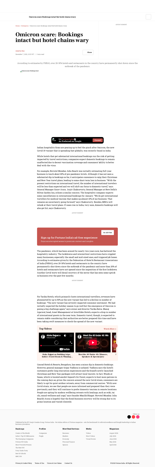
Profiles (42, 429)
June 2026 (112, 439)
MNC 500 (19, 456)
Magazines (114, 429)
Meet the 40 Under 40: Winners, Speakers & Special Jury (93, 355)
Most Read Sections (70, 429)
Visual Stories (91, 439)
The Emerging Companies (25, 439)
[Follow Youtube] (133, 417)
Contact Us (68, 463)
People (41, 436)
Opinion (65, 445)
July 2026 (112, 436)
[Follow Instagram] (138, 417)
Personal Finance (68, 442)
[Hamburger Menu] (5, 17)
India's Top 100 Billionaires (25, 436)
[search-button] (142, 16)
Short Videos (90, 436)
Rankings (20, 429)
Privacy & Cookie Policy (24, 463)
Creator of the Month (23, 433)
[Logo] (17, 17)
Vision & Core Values (54, 463)
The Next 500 (20, 448)
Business (65, 433)
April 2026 (112, 445)
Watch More (109, 329)
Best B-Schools (21, 453)
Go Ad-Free (107, 233)
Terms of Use (39, 463)
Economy (65, 439)
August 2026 (113, 433)
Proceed (98, 140)
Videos (88, 433)
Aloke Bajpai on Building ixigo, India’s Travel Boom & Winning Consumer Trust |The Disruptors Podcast (56, 358)
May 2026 (112, 442)
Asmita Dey (20, 51)
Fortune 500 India (22, 442)
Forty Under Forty (22, 451)
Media (88, 429)
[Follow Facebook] (124, 417)
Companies (43, 433)
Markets (65, 436)
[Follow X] (129, 417)
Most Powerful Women (23, 445)
